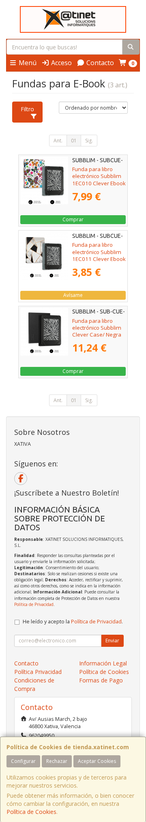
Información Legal (103, 663)
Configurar (23, 761)
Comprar (73, 219)
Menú (26, 62)
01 (74, 140)
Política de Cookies (31, 812)
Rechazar (56, 761)
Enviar (112, 640)
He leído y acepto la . (73, 621)
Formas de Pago (101, 680)
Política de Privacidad (34, 604)
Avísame (73, 295)
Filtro (27, 109)
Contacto (99, 62)
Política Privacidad (38, 672)
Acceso (60, 62)
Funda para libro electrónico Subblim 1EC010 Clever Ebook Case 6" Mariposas (99, 179)
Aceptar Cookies (97, 761)
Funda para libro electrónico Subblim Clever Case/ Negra (96, 328)
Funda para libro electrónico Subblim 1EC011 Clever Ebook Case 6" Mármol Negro (99, 258)
